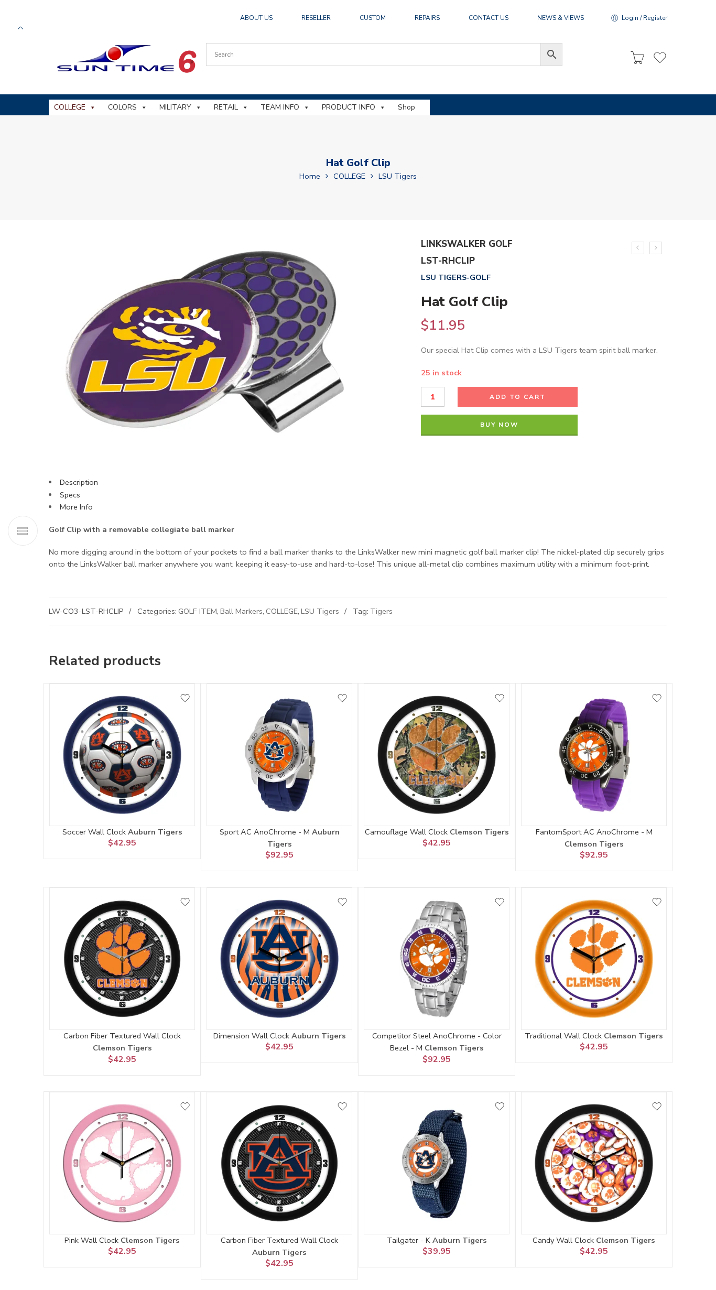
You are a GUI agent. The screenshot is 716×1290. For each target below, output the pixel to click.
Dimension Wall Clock (252, 1036)
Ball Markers (241, 611)
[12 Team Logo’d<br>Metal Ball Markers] (638, 248)
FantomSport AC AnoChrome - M (594, 832)
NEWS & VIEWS (560, 18)
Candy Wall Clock (564, 1240)
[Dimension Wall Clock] (279, 958)
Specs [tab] (70, 495)
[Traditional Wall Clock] (594, 958)
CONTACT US (488, 18)
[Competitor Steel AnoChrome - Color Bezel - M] (436, 958)
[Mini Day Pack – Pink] (655, 248)
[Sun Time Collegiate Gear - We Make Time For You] (125, 58)
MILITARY (175, 107)
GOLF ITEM (197, 611)
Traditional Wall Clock (564, 1036)
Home (309, 176)
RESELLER (316, 18)
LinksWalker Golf (467, 244)
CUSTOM (373, 18)
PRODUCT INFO (348, 107)
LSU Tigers (397, 176)
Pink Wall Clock (92, 1240)
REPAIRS (427, 18)
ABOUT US (256, 18)
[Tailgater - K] (436, 1163)
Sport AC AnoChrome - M (266, 832)
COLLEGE (69, 107)
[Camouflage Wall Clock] (436, 755)
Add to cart (518, 397)
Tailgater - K (409, 1240)
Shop (406, 107)
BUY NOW (499, 424)
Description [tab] (79, 482)
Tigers (381, 611)
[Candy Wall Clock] (594, 1163)
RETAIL (226, 107)
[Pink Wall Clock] (122, 1163)
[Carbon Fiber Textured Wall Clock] (122, 958)
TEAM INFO (280, 107)
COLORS (122, 107)
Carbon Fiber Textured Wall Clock (122, 1036)
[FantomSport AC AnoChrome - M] (594, 755)
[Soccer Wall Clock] (122, 755)
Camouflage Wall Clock (407, 832)
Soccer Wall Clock (95, 832)
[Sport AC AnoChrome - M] (279, 755)
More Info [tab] (76, 507)
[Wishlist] (185, 698)
